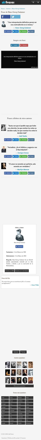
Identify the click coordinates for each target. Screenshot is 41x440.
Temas (23, 352)
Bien (27, 401)
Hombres (20, 401)
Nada (27, 397)
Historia (20, 420)
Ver (11, 413)
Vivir (19, 410)
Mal (3, 417)
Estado (3, 423)
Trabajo (12, 420)
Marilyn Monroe (23, 169)
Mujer (3, 410)
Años (27, 417)
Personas (28, 410)
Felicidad (20, 417)
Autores (8, 8)
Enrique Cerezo (23, 153)
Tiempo (4, 404)
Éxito (11, 397)
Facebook (4, 438)
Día (11, 407)
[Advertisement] (20, 92)
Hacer (11, 401)
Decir (3, 413)
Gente (19, 404)
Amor (3, 401)
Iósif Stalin (23, 136)
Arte (11, 417)
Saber (27, 413)
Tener (27, 404)
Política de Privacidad (13, 438)
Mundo (20, 397)
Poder (27, 407)
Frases (3, 8)
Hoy (27, 420)
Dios (11, 404)
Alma (3, 420)
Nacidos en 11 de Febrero (21, 270)
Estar (19, 407)
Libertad (12, 410)
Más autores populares (19, 386)
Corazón (20, 413)
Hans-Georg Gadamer (18, 8)
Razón (11, 423)
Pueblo (20, 423)
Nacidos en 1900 (9, 270)
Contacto (23, 438)
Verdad (3, 407)
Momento (28, 423)
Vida (3, 397)
